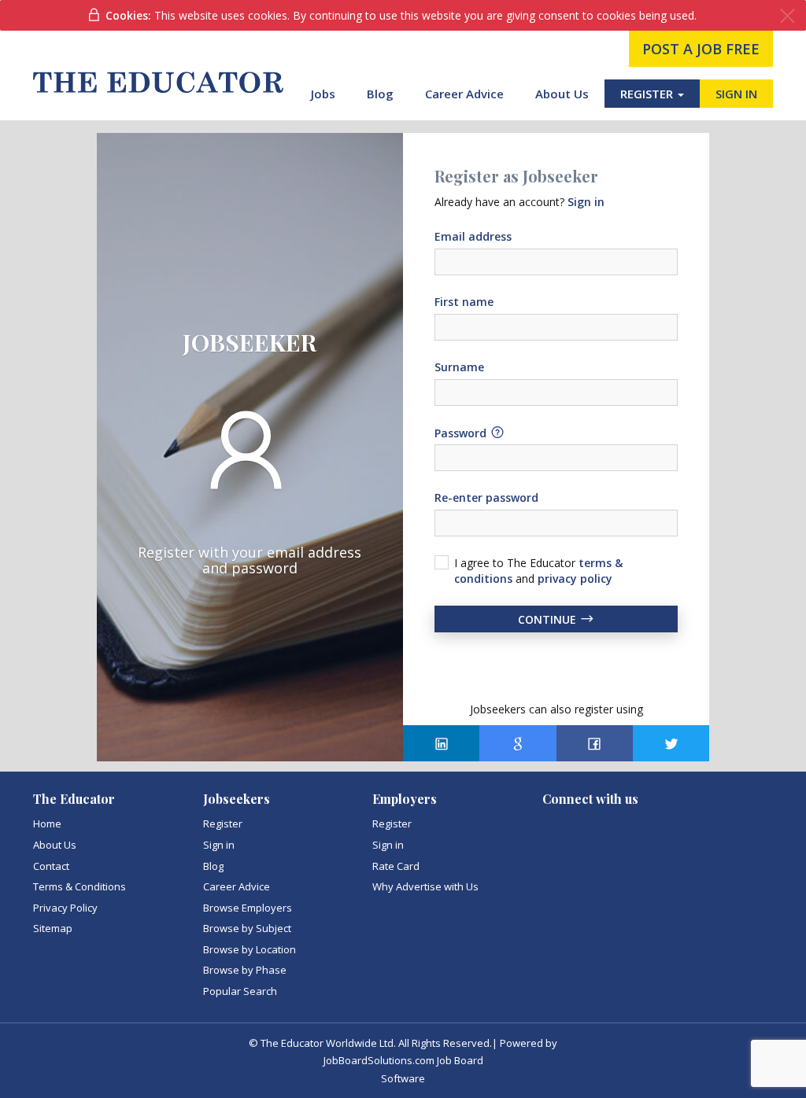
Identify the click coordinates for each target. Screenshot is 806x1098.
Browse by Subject (247, 928)
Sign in (219, 845)
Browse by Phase (245, 970)
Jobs (323, 93)
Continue (548, 619)
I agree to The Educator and (538, 570)
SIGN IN (736, 93)
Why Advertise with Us (425, 886)
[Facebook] (594, 743)
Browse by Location (249, 949)
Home (47, 823)
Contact (51, 866)
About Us (562, 93)
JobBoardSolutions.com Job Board (403, 1060)
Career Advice (464, 93)
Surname (459, 366)
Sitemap (52, 928)
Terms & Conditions (79, 886)
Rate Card (396, 866)
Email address (473, 236)
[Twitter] (671, 743)
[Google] (517, 743)
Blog (380, 93)
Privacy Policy (65, 908)
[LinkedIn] (441, 743)
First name (464, 301)
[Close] (787, 16)
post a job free (701, 48)
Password (462, 432)
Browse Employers (247, 908)
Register (222, 823)
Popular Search (240, 991)
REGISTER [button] (648, 93)
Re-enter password (486, 497)
